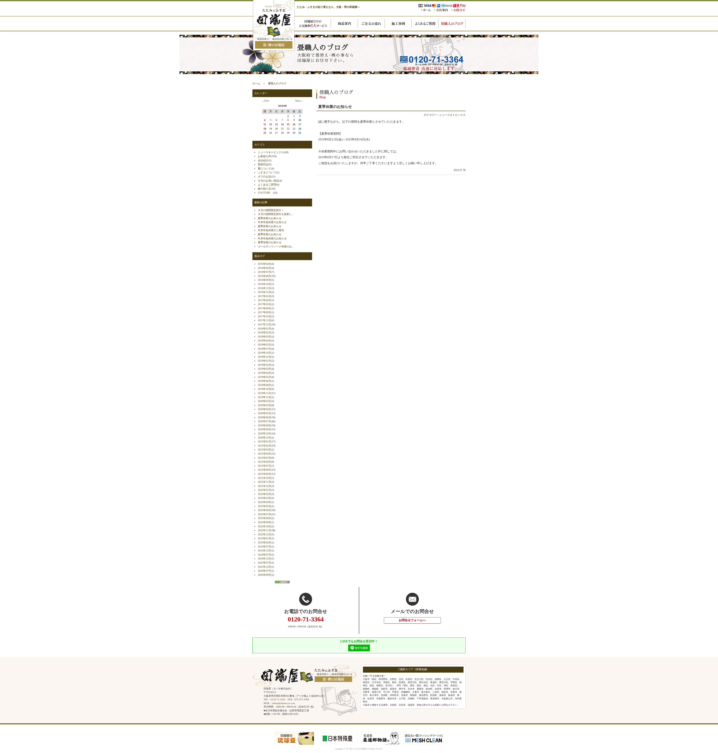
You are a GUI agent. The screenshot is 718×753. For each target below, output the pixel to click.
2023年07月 (264, 546)
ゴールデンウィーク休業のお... (276, 246)
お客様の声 (264, 156)
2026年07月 (264, 570)
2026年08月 (264, 574)
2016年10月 (264, 284)
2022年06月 (264, 510)
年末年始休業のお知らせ (272, 222)
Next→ (299, 100)
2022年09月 (264, 522)
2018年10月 (264, 352)
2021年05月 (264, 457)
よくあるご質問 (267, 184)
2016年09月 (264, 279)
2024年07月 (264, 554)
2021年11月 (264, 481)
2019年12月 (264, 397)
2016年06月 (264, 267)
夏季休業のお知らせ (269, 218)
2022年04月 (264, 502)
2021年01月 (264, 441)
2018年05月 (264, 344)
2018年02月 (264, 332)
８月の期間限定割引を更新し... (276, 214)
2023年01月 (264, 538)
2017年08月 (264, 308)
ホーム (256, 83)
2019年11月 (264, 393)
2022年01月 (264, 489)
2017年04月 (264, 300)
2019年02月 (264, 364)
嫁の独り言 (264, 188)
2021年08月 (264, 469)
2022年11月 (264, 530)
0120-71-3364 (278, 699)
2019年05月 (264, 376)
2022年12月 (264, 534)
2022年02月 (264, 494)
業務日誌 (263, 164)
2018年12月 (264, 356)
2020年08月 (264, 425)
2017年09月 (264, 312)
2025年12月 (264, 566)
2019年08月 (264, 385)
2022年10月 (264, 526)
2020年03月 (264, 405)
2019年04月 (264, 372)
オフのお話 (264, 176)
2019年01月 (264, 360)
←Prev (265, 100)
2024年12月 (264, 558)
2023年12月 (264, 550)
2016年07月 (264, 271)
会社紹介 (263, 160)
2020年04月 (264, 409)
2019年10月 (264, 388)
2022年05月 (264, 506)
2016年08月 (264, 275)
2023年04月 (264, 542)
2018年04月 (264, 340)
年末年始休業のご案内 (271, 230)
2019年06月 (264, 380)
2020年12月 (264, 437)
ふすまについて (267, 172)
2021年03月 (264, 449)
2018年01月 (264, 328)
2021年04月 (264, 453)
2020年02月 (264, 401)
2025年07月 (264, 562)
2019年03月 (264, 368)
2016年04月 (264, 263)
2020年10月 (264, 433)
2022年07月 (264, 514)
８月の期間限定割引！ (271, 210)
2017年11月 (264, 320)
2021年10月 (264, 477)
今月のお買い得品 (268, 180)
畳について (264, 168)
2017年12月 (264, 324)
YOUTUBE (265, 192)
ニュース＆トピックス (452, 114)
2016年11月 (264, 288)
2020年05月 (264, 413)
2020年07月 (264, 421)
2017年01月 (264, 296)
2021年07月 (264, 465)
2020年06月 (264, 417)
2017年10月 (264, 316)
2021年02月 (264, 445)
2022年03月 (264, 497)
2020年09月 (264, 429)
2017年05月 (264, 304)
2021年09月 (264, 473)
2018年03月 (264, 336)
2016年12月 (264, 292)
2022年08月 (264, 518)
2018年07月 (264, 348)
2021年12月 (264, 485)
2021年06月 (264, 461)
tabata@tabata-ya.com (283, 703)
